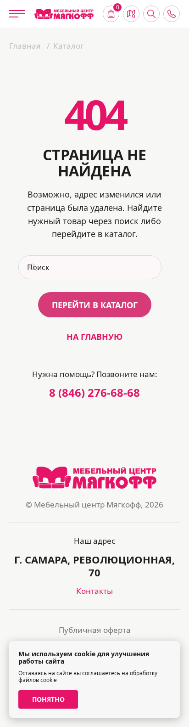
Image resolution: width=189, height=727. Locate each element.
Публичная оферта (95, 630)
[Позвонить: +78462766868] (171, 14)
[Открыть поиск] (151, 14)
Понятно (48, 699)
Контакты (94, 591)
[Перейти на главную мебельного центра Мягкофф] (64, 14)
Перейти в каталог (95, 304)
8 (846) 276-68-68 (94, 392)
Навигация (131, 14)
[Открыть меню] (17, 14)
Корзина (117, 8)
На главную (94, 336)
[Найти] (32, 267)
